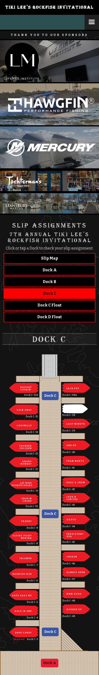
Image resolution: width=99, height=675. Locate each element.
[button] (92, 22)
